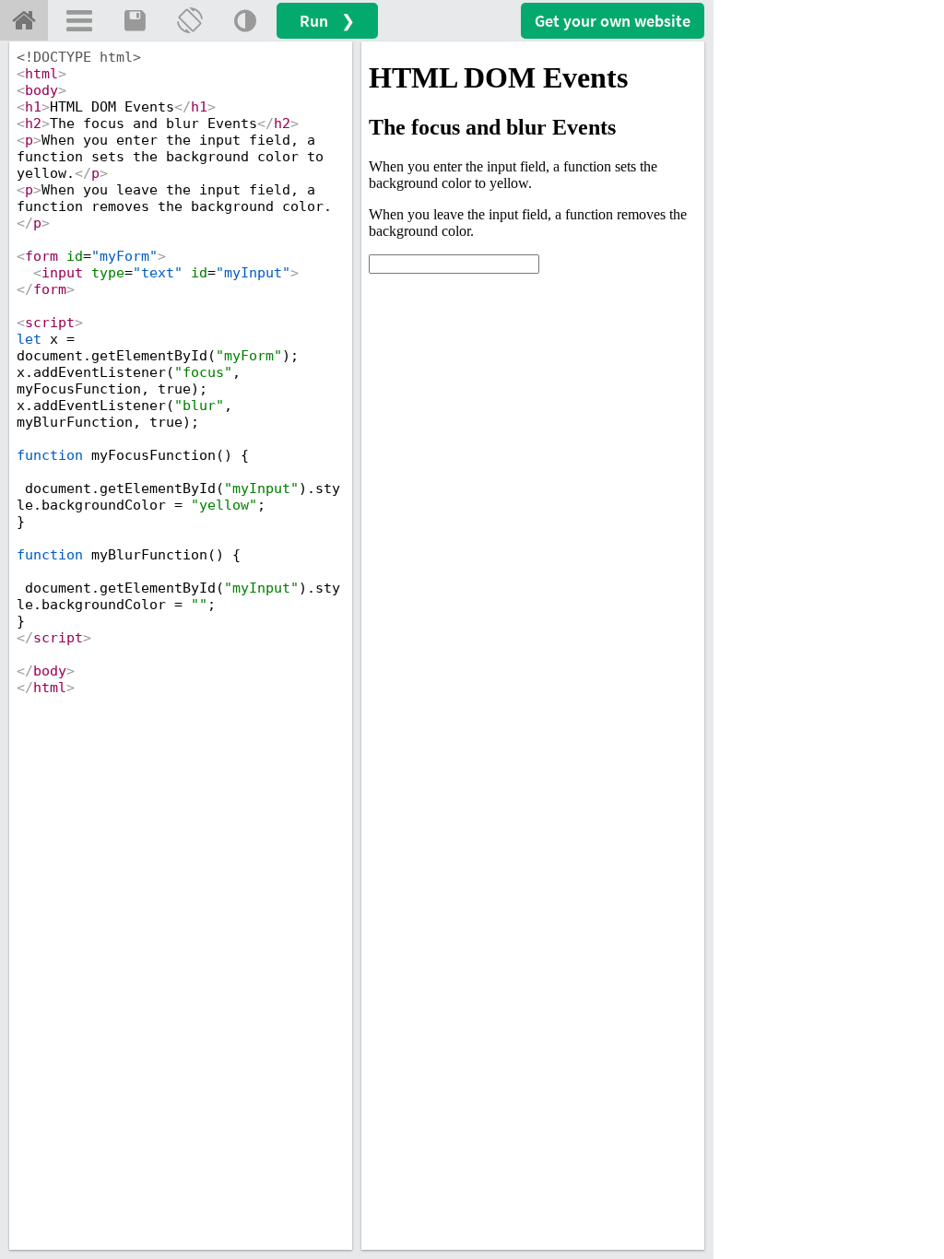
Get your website (612, 20)
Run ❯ (327, 20)
